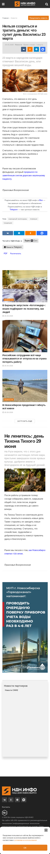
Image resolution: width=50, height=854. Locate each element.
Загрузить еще (24, 421)
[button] (46, 830)
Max (41, 200)
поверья (33, 219)
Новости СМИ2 (11, 690)
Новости (14, 18)
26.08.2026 (8, 316)
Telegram (14, 209)
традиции (8, 223)
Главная (5, 18)
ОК (25, 847)
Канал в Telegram (14, 247)
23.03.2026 (9, 44)
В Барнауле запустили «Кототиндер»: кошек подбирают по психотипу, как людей (24, 308)
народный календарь (18, 219)
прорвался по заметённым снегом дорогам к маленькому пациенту (23, 175)
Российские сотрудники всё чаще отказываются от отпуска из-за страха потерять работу (24, 358)
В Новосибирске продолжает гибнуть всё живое (24, 406)
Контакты (6, 807)
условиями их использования (26, 840)
